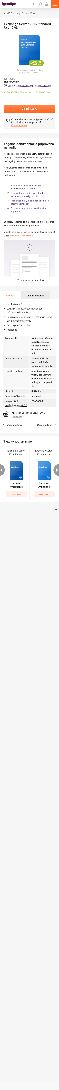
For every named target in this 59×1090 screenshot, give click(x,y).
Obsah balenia (35, 295)
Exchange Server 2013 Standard (44, 452)
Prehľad (10, 295)
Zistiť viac (16, 494)
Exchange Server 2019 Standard (16, 452)
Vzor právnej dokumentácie (31, 280)
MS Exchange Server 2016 (21, 13)
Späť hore (55, 509)
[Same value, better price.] (9, 4)
